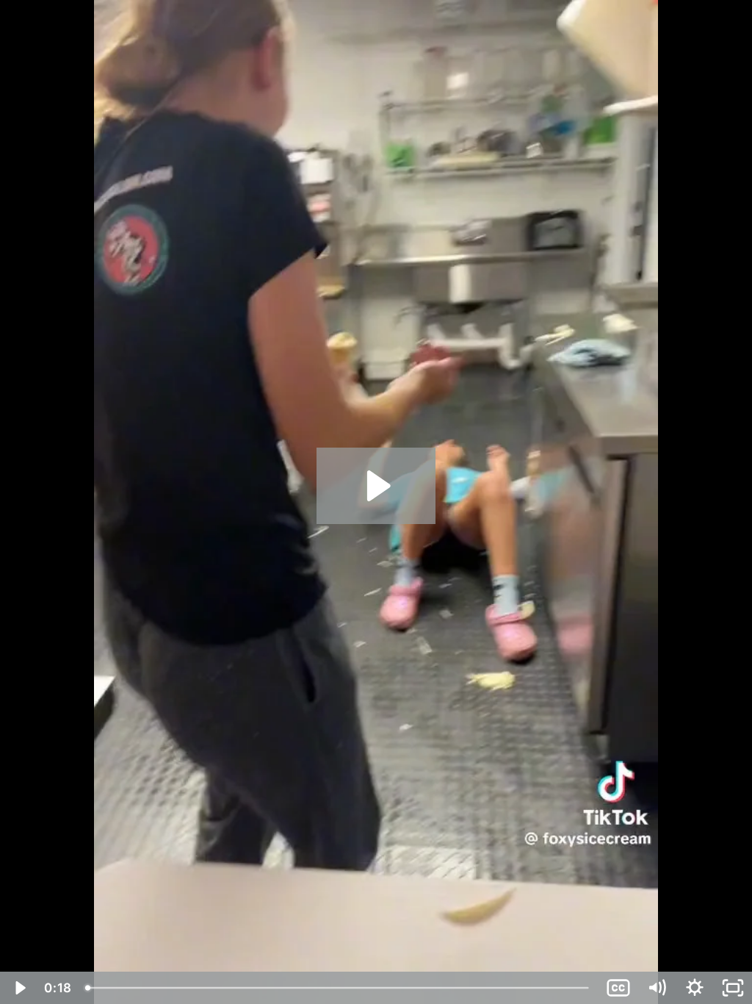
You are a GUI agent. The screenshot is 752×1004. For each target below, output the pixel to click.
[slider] (338, 988)
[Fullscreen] (733, 988)
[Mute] (656, 988)
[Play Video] (19, 988)
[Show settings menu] (695, 988)
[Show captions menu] (618, 988)
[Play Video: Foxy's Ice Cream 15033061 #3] (376, 486)
